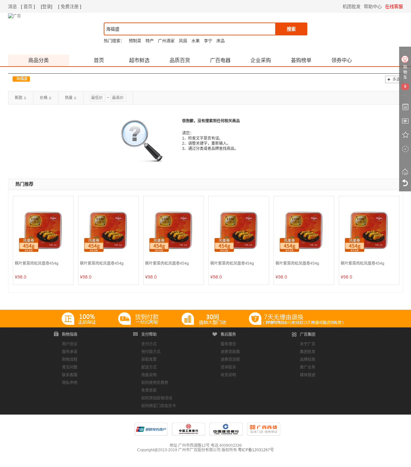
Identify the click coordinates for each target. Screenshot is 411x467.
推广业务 (307, 367)
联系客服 (69, 375)
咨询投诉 (228, 367)
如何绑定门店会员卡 (158, 406)
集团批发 (307, 352)
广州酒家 (166, 40)
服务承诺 (69, 352)
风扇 (183, 40)
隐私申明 (69, 382)
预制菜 (135, 40)
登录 (46, 6)
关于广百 (307, 344)
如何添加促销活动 (156, 398)
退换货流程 (230, 359)
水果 (195, 40)
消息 (12, 6)
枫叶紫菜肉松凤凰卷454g (36, 263)
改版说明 (149, 375)
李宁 (208, 40)
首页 (27, 6)
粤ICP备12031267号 (256, 450)
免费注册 (70, 6)
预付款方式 (151, 352)
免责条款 (149, 390)
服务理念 (228, 344)
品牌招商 (307, 359)
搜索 (291, 29)
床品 (220, 40)
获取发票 (149, 359)
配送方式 (149, 367)
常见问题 (69, 367)
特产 (149, 40)
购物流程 (69, 359)
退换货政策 (230, 352)
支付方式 (149, 344)
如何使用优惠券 (154, 382)
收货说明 (228, 375)
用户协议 (69, 344)
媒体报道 (307, 375)
